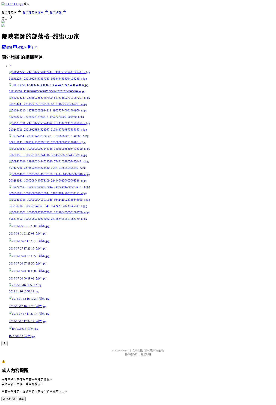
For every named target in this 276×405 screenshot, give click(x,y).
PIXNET (124, 350)
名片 (35, 47)
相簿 (9, 47)
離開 (21, 399)
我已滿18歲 (9, 399)
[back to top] (5, 343)
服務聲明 (146, 354)
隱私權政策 (131, 354)
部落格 (22, 47)
